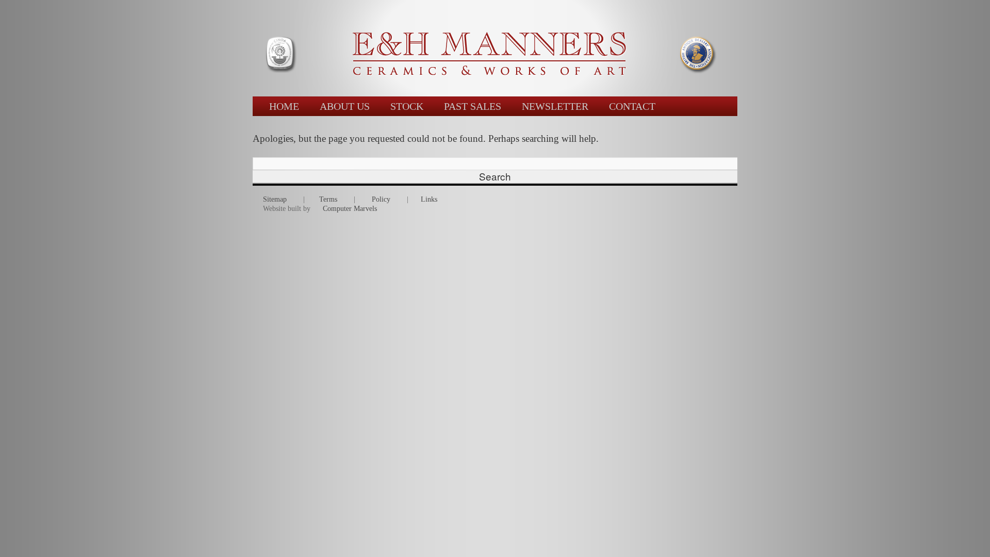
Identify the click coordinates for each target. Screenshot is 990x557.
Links (429, 199)
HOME (284, 106)
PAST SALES (472, 106)
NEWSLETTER (555, 106)
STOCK (406, 106)
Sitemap (275, 199)
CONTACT (632, 106)
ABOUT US (345, 106)
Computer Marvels (350, 208)
